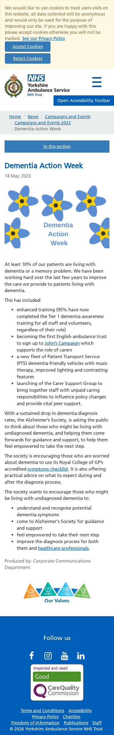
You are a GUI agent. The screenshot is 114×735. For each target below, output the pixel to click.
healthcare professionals (63, 548)
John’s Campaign (62, 343)
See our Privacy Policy (43, 38)
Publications (76, 723)
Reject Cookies (27, 58)
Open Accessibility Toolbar (83, 100)
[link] (97, 82)
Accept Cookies (27, 46)
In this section (57, 146)
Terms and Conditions (42, 710)
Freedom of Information (35, 723)
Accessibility (80, 710)
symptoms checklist (48, 469)
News (33, 116)
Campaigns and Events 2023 (43, 122)
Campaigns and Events (67, 116)
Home (15, 116)
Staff (97, 723)
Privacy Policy (45, 716)
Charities (71, 716)
